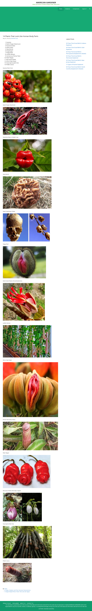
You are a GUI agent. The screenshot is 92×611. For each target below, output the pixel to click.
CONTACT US (30, 603)
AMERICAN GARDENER (46, 2)
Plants (60, 9)
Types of (84, 9)
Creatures (67, 9)
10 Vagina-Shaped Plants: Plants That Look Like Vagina (17, 591)
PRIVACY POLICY (7, 603)
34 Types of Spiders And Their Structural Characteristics (17, 590)
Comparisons (76, 9)
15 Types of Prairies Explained (74, 64)
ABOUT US (22, 603)
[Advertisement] (46, 22)
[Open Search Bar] (90, 9)
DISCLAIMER (15, 603)
